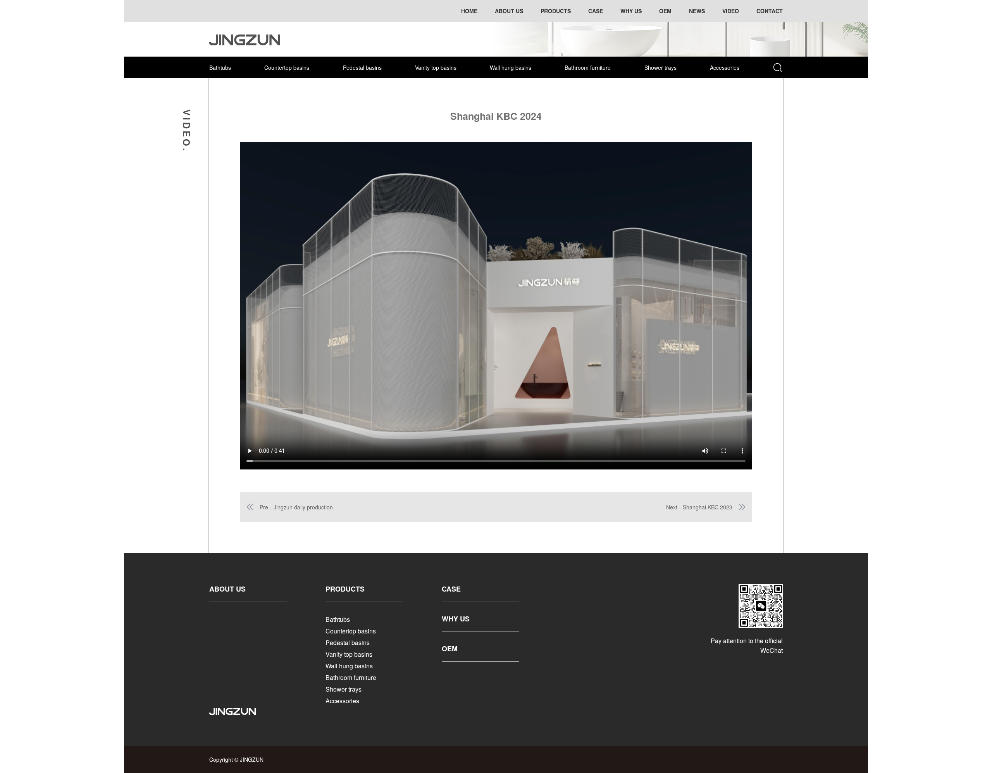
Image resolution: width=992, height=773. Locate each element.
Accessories (724, 67)
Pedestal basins (362, 67)
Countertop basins (286, 67)
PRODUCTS (345, 589)
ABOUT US (227, 589)
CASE (451, 589)
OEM (450, 649)
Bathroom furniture (588, 67)
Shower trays (660, 67)
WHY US (456, 619)
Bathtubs (220, 67)
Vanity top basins (435, 67)
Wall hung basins (510, 67)
